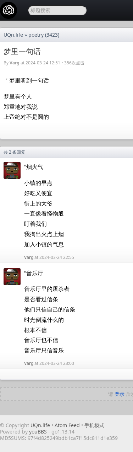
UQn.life (13, 34)
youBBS (38, 431)
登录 (119, 393)
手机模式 (94, 425)
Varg (15, 63)
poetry (36, 34)
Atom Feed (67, 425)
